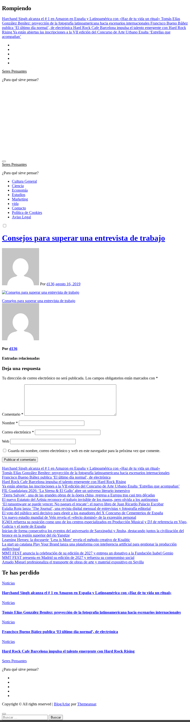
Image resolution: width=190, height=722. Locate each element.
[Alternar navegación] (4, 161)
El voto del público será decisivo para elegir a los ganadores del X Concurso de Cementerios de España (82, 513)
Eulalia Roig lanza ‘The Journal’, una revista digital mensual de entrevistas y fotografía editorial (76, 508)
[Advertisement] (95, 120)
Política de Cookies (27, 212)
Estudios (18, 195)
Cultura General (24, 181)
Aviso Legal (21, 217)
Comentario (12, 414)
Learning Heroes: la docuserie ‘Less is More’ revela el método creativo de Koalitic (66, 540)
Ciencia (18, 186)
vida (15, 204)
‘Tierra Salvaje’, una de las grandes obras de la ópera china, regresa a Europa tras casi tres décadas (78, 495)
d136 (50, 284)
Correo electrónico (18, 432)
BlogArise (62, 704)
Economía (20, 190)
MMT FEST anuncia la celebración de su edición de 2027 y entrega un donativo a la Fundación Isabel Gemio (87, 553)
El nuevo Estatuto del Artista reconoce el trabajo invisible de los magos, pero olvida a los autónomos (80, 499)
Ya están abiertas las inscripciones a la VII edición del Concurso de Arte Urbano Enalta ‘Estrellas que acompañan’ (91, 486)
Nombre (10, 423)
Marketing (20, 199)
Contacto (19, 208)
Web (5, 441)
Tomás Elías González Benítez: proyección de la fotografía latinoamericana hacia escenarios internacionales (85, 473)
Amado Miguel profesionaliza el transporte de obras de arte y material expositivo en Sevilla (73, 562)
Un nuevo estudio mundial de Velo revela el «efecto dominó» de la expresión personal (69, 517)
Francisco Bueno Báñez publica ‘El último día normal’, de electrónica (56, 477)
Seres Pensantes (14, 71)
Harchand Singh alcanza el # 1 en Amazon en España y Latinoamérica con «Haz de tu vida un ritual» (81, 468)
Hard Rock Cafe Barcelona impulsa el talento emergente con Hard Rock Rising (64, 482)
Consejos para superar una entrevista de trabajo (83, 237)
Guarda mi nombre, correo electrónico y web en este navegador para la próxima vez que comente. (84, 451)
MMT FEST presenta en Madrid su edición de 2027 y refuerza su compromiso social (68, 557)
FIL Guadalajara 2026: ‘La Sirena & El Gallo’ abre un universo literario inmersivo (66, 491)
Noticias (8, 583)
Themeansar (86, 704)
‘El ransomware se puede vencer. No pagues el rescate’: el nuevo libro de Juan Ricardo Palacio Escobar (83, 504)
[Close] (4, 714)
